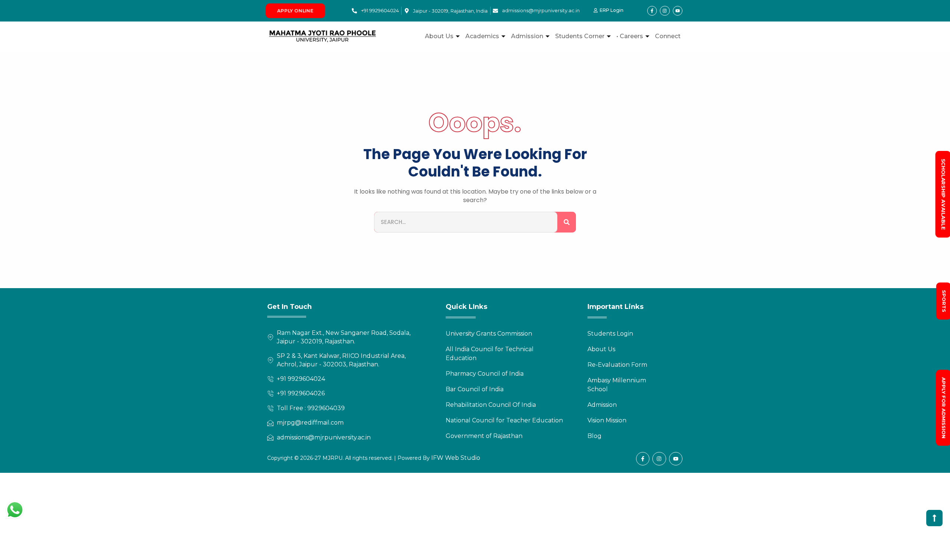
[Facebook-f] (652, 11)
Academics (482, 36)
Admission (527, 36)
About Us (439, 36)
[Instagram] (664, 11)
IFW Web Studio (455, 457)
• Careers (629, 36)
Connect (668, 36)
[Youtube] (677, 11)
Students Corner (580, 36)
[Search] (566, 222)
